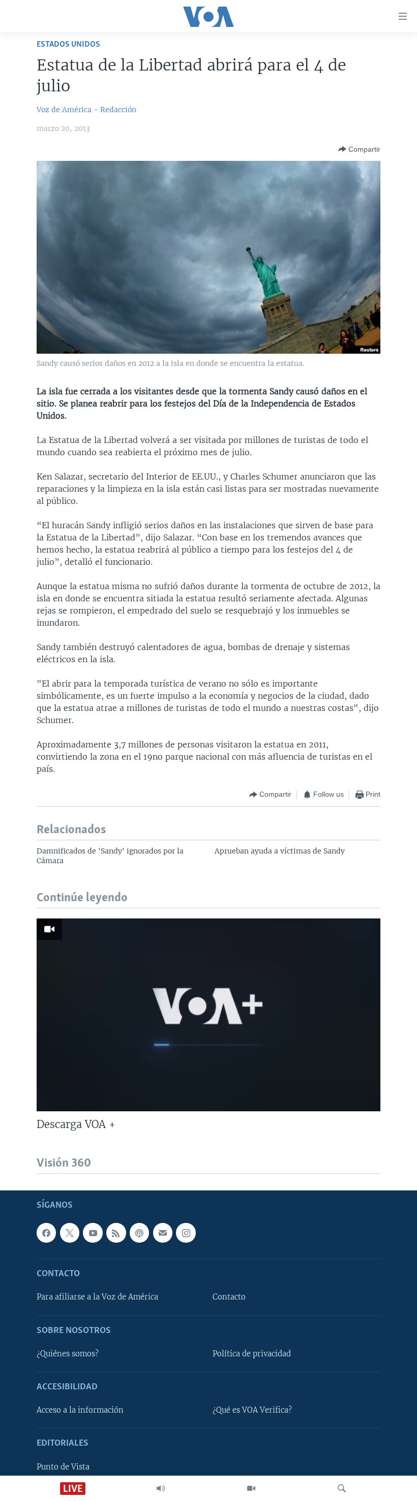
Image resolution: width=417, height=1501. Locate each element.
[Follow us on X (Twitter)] (69, 1232)
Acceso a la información (80, 1410)
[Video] (251, 1488)
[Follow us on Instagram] (185, 1232)
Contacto (229, 1297)
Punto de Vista (63, 1467)
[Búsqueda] (341, 1488)
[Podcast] (139, 1232)
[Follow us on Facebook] (46, 1232)
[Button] (359, 149)
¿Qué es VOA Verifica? (252, 1410)
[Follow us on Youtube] (92, 1232)
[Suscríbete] (162, 1232)
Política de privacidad (252, 1353)
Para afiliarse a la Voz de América (97, 1297)
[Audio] (160, 1488)
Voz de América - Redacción (86, 109)
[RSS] (116, 1232)
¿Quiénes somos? (68, 1353)
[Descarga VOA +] (208, 1014)
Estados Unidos (68, 44)
